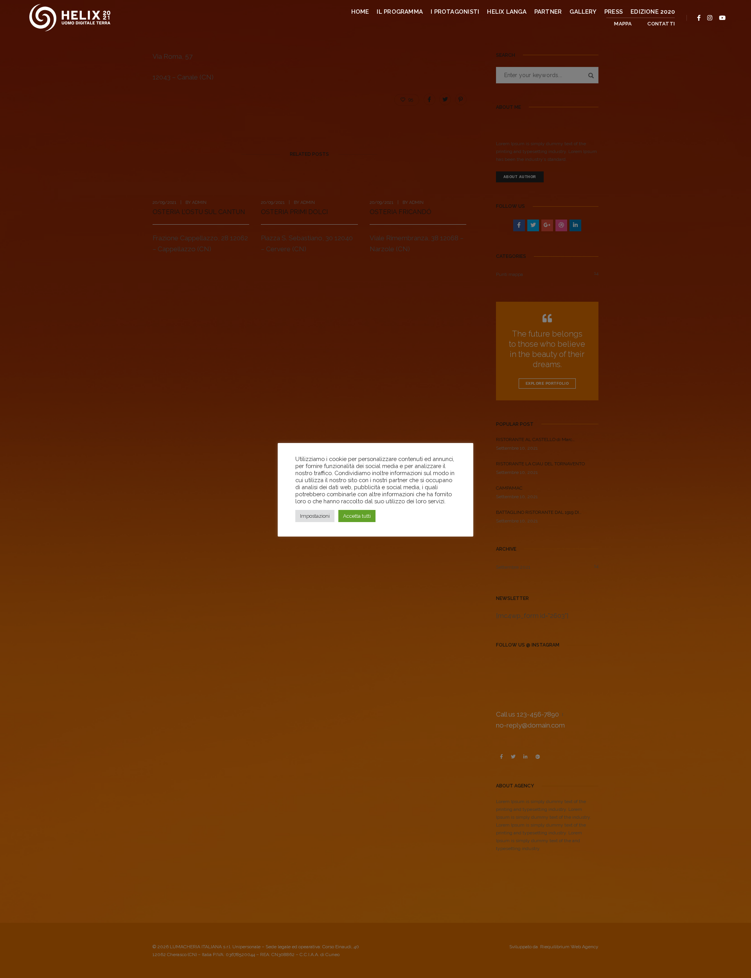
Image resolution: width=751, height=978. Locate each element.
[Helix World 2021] (69, 17)
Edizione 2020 (653, 11)
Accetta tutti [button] (357, 516)
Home (360, 11)
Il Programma (400, 11)
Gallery (583, 11)
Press (613, 11)
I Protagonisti (455, 11)
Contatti (661, 24)
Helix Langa (506, 11)
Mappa (623, 24)
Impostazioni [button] (315, 516)
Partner (548, 11)
